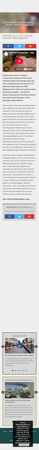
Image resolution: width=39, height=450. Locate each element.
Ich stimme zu (24, 445)
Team (5, 431)
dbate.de (14, 36)
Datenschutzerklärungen (23, 443)
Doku (22, 36)
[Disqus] (19, 249)
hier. (28, 199)
